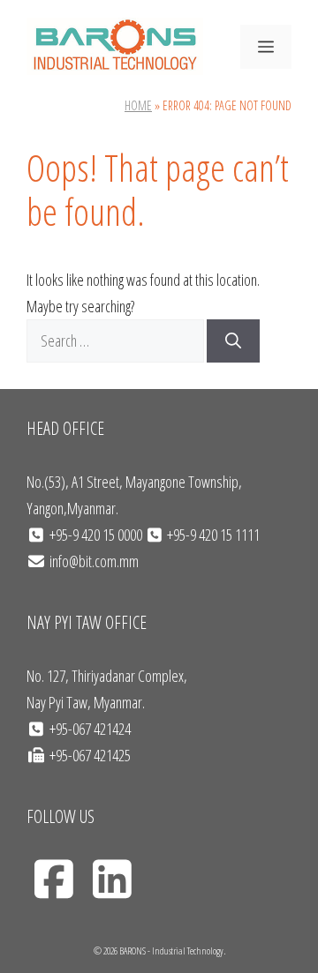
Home (138, 105)
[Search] (233, 341)
